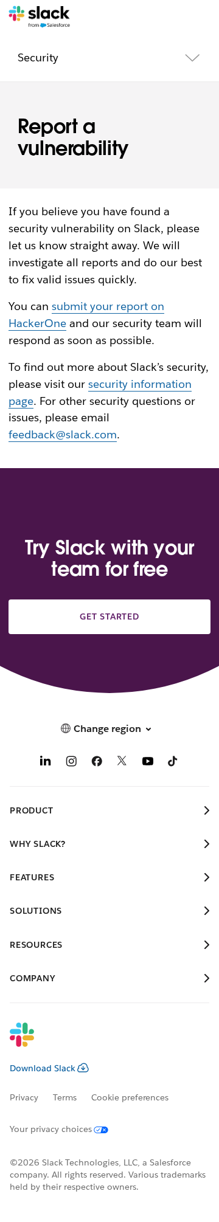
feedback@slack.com (63, 434)
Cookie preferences (130, 1097)
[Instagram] (71, 763)
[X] (122, 763)
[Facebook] (96, 763)
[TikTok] (173, 763)
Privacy (24, 1097)
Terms (65, 1097)
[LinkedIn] (45, 763)
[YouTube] (147, 763)
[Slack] (39, 17)
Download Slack (42, 1068)
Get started (109, 616)
